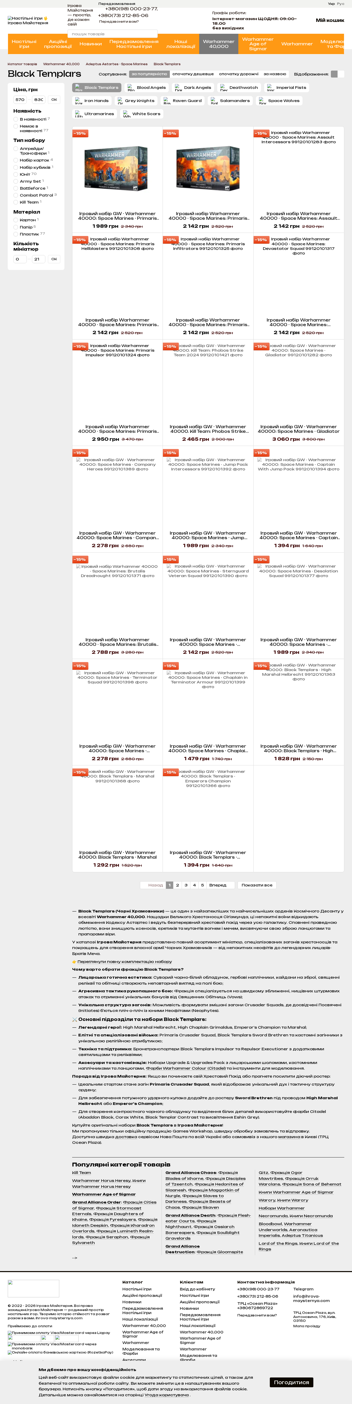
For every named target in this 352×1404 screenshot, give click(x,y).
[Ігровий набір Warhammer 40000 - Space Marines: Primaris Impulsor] (117, 382)
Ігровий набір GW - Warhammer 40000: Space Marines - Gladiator (299, 429)
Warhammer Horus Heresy (101, 1180)
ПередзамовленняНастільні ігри (134, 44)
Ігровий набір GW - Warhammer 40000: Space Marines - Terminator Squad (117, 751)
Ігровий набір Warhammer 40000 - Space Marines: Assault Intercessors (298, 218)
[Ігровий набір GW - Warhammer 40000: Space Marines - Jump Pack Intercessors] (208, 488)
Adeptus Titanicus (302, 1235)
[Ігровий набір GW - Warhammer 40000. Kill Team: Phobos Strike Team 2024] (208, 382)
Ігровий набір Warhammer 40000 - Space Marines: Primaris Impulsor (117, 431)
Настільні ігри (24, 44)
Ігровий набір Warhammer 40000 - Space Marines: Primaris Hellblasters (117, 325)
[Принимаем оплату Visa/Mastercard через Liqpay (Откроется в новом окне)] (59, 1333)
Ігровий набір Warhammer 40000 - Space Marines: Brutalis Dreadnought (117, 644)
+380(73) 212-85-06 (123, 15)
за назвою (275, 74)
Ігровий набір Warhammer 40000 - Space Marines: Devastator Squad (299, 325)
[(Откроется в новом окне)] (47, 1338)
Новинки (91, 43)
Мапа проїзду (307, 1326)
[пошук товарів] (153, 34)
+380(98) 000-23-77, (131, 9)
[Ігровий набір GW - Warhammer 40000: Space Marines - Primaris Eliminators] (117, 169)
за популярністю (149, 74)
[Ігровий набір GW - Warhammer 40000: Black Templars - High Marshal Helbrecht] (298, 701)
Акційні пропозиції (58, 44)
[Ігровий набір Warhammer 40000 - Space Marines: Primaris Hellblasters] (117, 275)
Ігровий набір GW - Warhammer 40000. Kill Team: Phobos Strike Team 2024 (208, 431)
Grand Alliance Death (190, 1215)
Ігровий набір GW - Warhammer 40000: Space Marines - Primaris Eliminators (117, 218)
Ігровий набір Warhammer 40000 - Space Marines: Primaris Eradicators (208, 218)
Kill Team (81, 1172)
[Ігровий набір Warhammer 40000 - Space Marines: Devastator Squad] (298, 275)
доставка (126, 1137)
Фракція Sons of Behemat (311, 1184)
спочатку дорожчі (238, 74)
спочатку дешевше (193, 74)
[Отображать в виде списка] (341, 74)
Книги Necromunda (311, 1216)
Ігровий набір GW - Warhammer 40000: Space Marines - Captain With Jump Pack (298, 538)
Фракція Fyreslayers (112, 1219)
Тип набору (29, 140)
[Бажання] (197, 20)
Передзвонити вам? (119, 21)
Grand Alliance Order (96, 1202)
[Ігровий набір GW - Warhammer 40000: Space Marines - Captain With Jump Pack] (298, 488)
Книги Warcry (292, 1200)
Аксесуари (134, 1360)
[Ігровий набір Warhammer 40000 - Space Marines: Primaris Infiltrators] (208, 275)
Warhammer (297, 43)
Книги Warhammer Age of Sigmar (296, 1192)
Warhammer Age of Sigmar (258, 44)
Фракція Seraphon (107, 1237)
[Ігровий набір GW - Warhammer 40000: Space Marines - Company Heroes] (117, 488)
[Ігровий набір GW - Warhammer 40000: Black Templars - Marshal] (117, 808)
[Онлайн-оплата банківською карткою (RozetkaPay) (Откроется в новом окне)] (60, 1352)
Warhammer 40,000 (218, 44)
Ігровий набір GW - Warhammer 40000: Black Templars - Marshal (117, 855)
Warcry (267, 1200)
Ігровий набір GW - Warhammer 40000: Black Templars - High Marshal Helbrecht (299, 751)
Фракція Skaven (200, 1207)
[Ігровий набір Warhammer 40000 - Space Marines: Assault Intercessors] (298, 169)
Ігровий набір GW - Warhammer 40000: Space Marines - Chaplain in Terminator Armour (208, 751)
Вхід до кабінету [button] (197, 1289)
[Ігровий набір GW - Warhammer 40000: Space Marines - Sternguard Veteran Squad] (208, 595)
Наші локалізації (180, 44)
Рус (340, 3)
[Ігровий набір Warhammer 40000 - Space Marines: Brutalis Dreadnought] (117, 595)
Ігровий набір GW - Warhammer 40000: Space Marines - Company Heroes (118, 538)
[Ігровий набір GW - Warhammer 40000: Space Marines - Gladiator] (298, 382)
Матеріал (26, 212)
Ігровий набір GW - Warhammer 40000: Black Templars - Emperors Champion (208, 857)
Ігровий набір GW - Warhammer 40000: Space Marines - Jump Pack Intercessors (208, 538)
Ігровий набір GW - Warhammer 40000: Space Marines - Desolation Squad (299, 644)
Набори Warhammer (282, 1208)
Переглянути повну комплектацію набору (125, 961)
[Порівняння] (183, 20)
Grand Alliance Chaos (190, 1172)
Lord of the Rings (278, 1243)
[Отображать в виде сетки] (334, 74)
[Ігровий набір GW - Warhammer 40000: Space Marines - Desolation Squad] (298, 595)
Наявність (27, 111)
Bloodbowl (270, 1224)
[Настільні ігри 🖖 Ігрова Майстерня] (33, 1288)
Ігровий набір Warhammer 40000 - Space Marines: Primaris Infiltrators (208, 325)
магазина (289, 1137)
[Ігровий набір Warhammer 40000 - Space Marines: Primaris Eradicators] (208, 169)
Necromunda (273, 1216)
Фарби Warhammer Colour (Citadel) (186, 1068)
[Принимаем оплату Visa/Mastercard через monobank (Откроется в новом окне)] (61, 1346)
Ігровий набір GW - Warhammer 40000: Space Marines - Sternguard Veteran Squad (208, 644)
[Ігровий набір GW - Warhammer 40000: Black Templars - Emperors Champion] (208, 808)
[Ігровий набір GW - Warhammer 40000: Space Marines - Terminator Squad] (117, 701)
